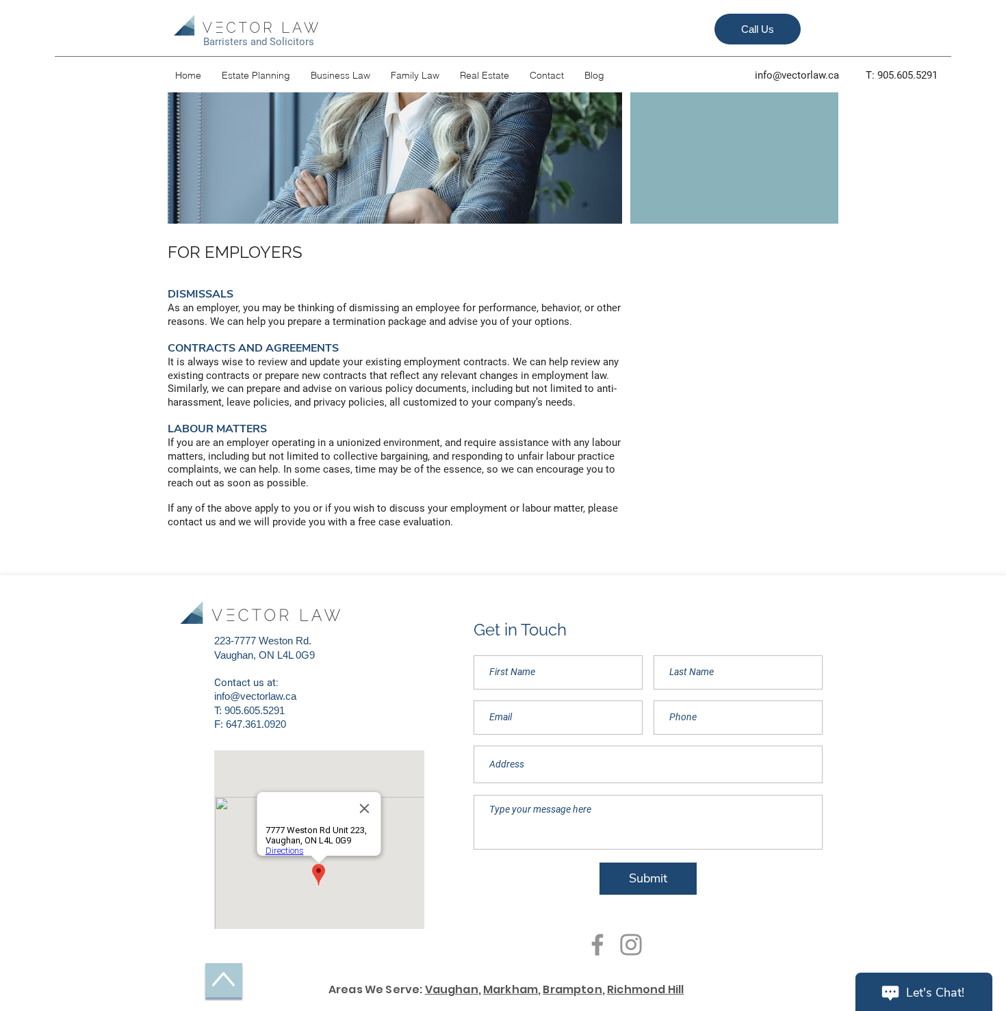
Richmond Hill (645, 989)
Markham (510, 989)
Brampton (572, 989)
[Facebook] (597, 944)
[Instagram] (631, 944)
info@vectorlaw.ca (797, 75)
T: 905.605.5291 (902, 75)
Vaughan (451, 989)
